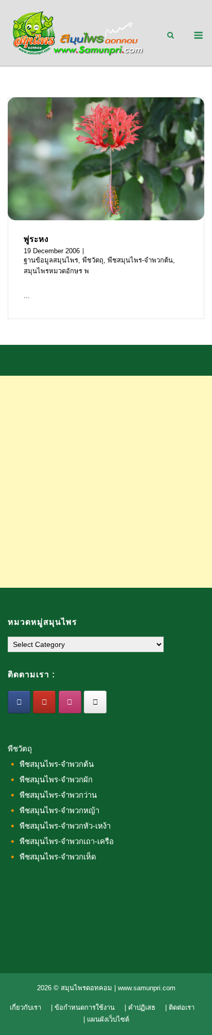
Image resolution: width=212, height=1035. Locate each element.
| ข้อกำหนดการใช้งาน (83, 1007)
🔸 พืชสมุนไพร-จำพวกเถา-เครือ (61, 841)
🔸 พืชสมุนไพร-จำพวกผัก (50, 779)
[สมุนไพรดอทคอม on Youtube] (44, 702)
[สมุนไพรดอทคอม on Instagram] (70, 702)
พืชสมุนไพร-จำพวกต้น (140, 260)
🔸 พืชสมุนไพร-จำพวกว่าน (52, 795)
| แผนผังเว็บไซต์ (106, 1019)
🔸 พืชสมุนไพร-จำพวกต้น (51, 764)
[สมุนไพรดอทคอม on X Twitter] (95, 702)
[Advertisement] (106, 482)
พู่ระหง (36, 239)
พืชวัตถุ (92, 260)
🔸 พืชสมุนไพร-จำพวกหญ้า (53, 810)
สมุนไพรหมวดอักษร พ (56, 271)
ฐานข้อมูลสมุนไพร (51, 260)
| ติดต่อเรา (180, 1007)
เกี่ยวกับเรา (25, 1007)
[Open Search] (170, 35)
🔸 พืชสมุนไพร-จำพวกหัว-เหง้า (59, 825)
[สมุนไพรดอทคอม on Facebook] (19, 702)
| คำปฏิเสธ (140, 1007)
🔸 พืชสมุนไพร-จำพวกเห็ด (52, 856)
